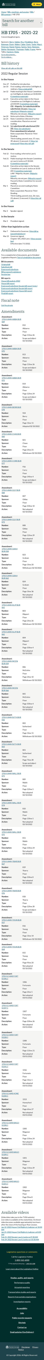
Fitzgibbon (29, 42)
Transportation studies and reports (22, 1292)
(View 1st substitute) (22, 128)
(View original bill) (25, 89)
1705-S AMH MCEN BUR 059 (10, 662)
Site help (22, 1322)
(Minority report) (35, 114)
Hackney (10, 52)
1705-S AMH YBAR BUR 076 (11, 892)
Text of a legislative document (29, 257)
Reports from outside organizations (22, 1297)
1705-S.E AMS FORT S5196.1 (10, 977)
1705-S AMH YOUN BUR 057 (11, 921)
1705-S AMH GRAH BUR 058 (9, 550)
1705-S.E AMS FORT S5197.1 (10, 1006)
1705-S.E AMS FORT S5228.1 (10, 1036)
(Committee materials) (19, 96)
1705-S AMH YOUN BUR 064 (11, 948)
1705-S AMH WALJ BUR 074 (11, 804)
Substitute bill (6, 267)
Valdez (17, 42)
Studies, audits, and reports (22, 1278)
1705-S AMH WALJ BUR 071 (11, 774)
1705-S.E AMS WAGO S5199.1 (10, 1153)
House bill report (8, 283)
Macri (39, 44)
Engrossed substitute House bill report (16, 291)
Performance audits (22, 1282)
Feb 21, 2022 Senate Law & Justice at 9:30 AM (19, 1237)
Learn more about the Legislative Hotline (22, 1269)
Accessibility (22, 1308)
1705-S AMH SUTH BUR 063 (11, 745)
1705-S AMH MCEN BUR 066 (10, 689)
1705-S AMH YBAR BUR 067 (11, 862)
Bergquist (11, 49)
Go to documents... (8, 54)
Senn (29, 47)
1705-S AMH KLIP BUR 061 (11, 606)
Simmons (35, 47)
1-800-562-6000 (22, 1260)
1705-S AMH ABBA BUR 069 (11, 320)
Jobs (22, 1313)
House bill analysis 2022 (10, 281)
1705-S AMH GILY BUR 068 (11, 491)
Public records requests (22, 1318)
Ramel (11, 47)
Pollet (27, 49)
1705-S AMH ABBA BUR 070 (11, 349)
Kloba (16, 52)
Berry (11, 42)
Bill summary (6, 14)
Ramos (18, 47)
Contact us (22, 1327)
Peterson (5, 47)
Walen (17, 44)
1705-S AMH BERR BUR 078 (11, 408)
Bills (31, 12)
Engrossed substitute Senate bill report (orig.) (19, 286)
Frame (32, 49)
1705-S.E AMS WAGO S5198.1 (10, 1124)
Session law (5, 274)
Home (3, 12)
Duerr (11, 44)
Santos (24, 47)
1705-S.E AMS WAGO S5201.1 (10, 1182)
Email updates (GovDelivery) (22, 1332)
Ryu (22, 42)
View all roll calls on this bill (11, 68)
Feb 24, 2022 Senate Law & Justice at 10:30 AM (20, 1239)
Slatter (4, 49)
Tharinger (20, 49)
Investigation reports (22, 1301)
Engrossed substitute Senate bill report (16, 288)
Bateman (4, 44)
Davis (28, 44)
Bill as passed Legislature (11, 272)
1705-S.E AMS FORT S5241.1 (10, 1065)
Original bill (5, 264)
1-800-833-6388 (30, 1264)
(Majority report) (26, 111)
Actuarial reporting (22, 1287)
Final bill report (7, 293)
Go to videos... (6, 57)
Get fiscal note (7, 305)
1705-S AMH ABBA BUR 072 (11, 379)
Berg (36, 42)
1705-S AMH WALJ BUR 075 (11, 833)
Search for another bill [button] (22, 23)
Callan (23, 44)
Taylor (33, 44)
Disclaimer (25, 1347)
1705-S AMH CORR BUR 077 (11, 462)
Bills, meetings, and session (18, 12)
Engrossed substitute (9, 269)
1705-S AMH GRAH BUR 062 (9, 577)
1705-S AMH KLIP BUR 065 (11, 633)
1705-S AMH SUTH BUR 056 (11, 718)
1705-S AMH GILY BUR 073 (11, 520)
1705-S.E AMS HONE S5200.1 (10, 1094)
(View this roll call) (27, 143)
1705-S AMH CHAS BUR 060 (11, 435)
